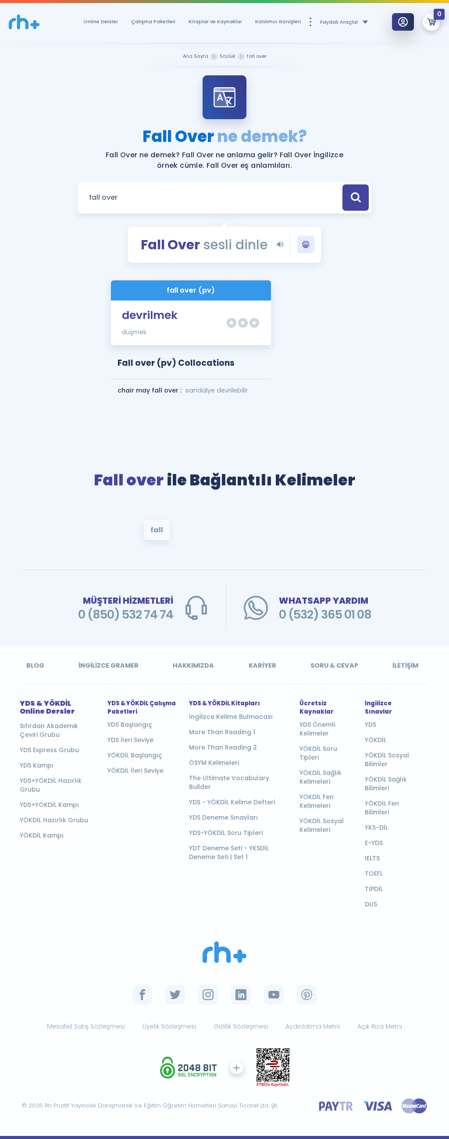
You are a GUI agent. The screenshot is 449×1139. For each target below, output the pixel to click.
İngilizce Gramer (108, 665)
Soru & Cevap (334, 665)
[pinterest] (307, 995)
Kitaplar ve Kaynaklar (215, 21)
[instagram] (208, 995)
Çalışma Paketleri (153, 21)
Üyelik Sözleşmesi (169, 1026)
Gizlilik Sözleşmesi (241, 1026)
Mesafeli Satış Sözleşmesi (86, 1026)
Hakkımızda (193, 665)
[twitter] (175, 995)
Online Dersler (100, 21)
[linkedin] (241, 995)
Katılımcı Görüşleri (278, 21)
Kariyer (262, 665)
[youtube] (274, 995)
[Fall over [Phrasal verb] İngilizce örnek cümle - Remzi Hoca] (24, 22)
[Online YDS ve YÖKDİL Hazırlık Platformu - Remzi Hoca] (224, 952)
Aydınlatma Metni (312, 1026)
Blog (35, 665)
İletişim (405, 665)
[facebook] (142, 995)
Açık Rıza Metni (379, 1026)
